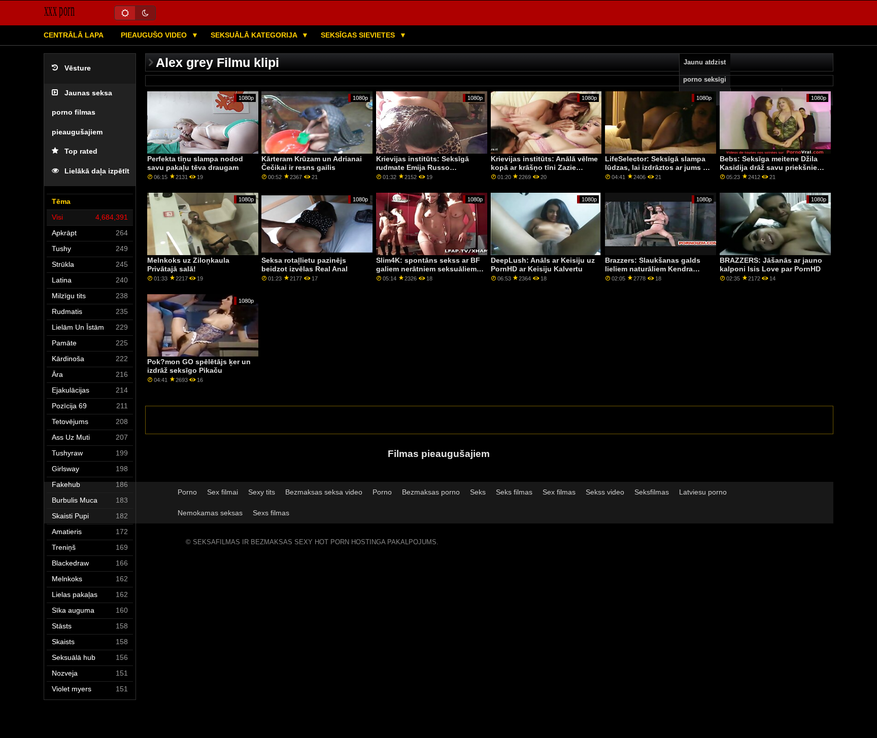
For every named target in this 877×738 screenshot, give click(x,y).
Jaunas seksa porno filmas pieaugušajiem (82, 112)
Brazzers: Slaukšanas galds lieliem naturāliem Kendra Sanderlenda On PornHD (652, 268)
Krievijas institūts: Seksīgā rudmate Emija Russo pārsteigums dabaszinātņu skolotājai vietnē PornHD (422, 171)
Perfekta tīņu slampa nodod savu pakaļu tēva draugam (195, 163)
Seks (478, 492)
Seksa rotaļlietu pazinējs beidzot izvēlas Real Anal (304, 264)
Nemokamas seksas (210, 513)
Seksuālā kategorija (255, 35)
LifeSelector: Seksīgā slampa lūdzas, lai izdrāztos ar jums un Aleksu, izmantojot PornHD (658, 167)
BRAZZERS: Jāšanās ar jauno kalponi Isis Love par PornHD (771, 264)
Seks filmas (514, 492)
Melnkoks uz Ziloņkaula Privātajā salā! (188, 264)
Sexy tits (261, 492)
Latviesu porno (703, 492)
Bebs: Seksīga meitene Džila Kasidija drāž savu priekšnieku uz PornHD (773, 167)
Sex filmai (222, 492)
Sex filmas (559, 492)
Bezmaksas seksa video (323, 492)
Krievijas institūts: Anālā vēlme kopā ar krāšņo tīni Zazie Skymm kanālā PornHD (544, 167)
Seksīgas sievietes (359, 35)
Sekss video (605, 492)
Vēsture (77, 68)
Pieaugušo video (155, 35)
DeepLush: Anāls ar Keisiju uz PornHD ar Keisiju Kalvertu (543, 264)
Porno (187, 492)
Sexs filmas (271, 513)
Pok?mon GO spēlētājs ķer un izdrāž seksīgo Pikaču (199, 366)
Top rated (80, 151)
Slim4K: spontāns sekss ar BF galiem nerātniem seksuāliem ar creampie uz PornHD (428, 268)
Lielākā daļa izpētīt (96, 171)
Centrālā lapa (74, 35)
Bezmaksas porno (431, 492)
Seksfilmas (651, 492)
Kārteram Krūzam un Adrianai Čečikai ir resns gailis (311, 163)
